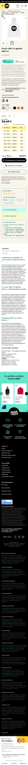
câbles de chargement (8, 623)
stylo (4, 634)
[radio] (3, 100)
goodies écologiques (6, 561)
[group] (8, 393)
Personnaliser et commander (15, 160)
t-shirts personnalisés (18, 682)
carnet (4, 595)
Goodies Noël (5, 474)
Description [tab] (5, 248)
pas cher (24, 707)
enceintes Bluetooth (6, 622)
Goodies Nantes (5, 467)
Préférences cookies (14, 546)
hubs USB (15, 622)
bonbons (11, 674)
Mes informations (7, 482)
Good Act (5, 446)
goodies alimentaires (6, 673)
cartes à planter (15, 657)
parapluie (5, 694)
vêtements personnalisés (9, 608)
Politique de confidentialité (16, 545)
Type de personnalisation (8, 95)
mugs (12, 555)
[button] (2, 6)
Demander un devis (6, 457)
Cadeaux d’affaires (6, 472)
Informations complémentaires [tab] (10, 251)
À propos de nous (6, 453)
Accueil (3, 11)
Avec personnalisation (8, 61)
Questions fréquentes (7, 450)
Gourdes (3, 555)
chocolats (7, 674)
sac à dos (19, 572)
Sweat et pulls (14, 12)
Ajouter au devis (15, 171)
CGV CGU (17, 543)
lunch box (6, 585)
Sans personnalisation (20, 61)
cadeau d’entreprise (13, 722)
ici (25, 76)
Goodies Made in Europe (7, 476)
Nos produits (6, 463)
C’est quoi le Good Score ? (9, 197)
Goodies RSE (5, 465)
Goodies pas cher (6, 470)
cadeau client (23, 637)
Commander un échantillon (15, 165)
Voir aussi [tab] (5, 253)
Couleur (4, 105)
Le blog (3, 448)
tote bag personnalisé (11, 572)
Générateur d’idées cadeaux (9, 455)
